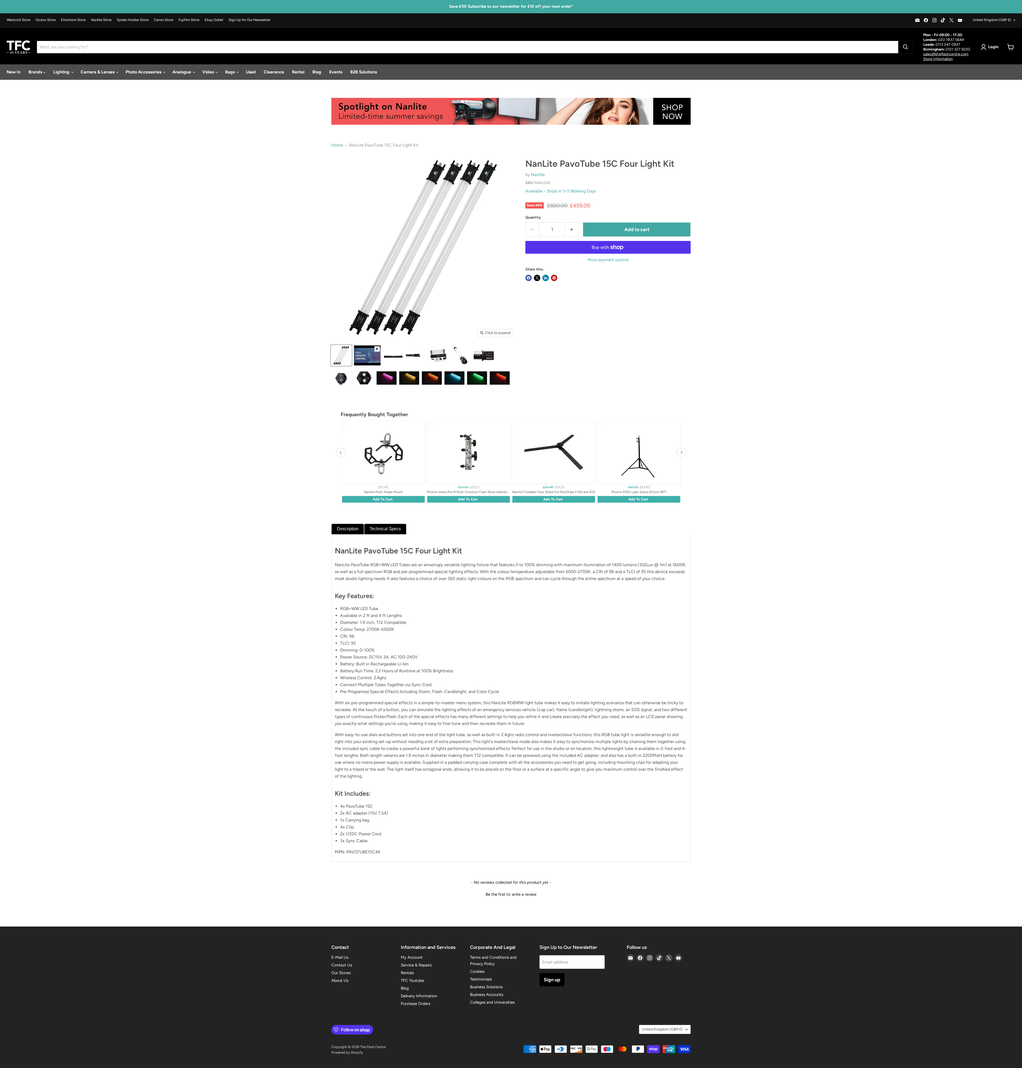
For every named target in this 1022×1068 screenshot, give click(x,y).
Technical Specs (385, 529)
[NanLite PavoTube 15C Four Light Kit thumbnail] (341, 355)
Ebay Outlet (214, 20)
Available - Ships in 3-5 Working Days (560, 191)
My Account (412, 957)
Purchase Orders (415, 1003)
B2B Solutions (363, 71)
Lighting (62, 71)
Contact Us (341, 965)
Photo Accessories (144, 71)
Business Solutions (486, 986)
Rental (298, 71)
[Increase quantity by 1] (572, 229)
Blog (316, 71)
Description (347, 529)
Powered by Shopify (347, 1052)
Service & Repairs (416, 965)
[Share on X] (537, 278)
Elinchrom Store (73, 20)
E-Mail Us (339, 957)
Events (335, 71)
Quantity (533, 217)
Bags (230, 71)
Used (251, 71)
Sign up (552, 980)
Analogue (182, 71)
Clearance (274, 71)
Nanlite (538, 174)
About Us (339, 980)
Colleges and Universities (492, 1002)
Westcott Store (18, 20)
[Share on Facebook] (528, 278)
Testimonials (481, 979)
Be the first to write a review (511, 894)
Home (337, 145)
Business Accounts (486, 994)
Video (208, 71)
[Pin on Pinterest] (554, 278)
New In (13, 71)
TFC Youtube (412, 980)
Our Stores (341, 972)
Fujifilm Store (189, 20)
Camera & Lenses (98, 71)
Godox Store (46, 20)
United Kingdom (992, 20)
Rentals (407, 972)
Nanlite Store (101, 20)
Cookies (477, 971)
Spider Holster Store (133, 20)
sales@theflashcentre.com (946, 54)
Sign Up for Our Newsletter (249, 20)
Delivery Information (419, 996)
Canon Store (163, 20)
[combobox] (467, 47)
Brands (35, 71)
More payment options (608, 260)
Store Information (938, 59)
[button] (511, 893)
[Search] (905, 47)
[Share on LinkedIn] (545, 278)
